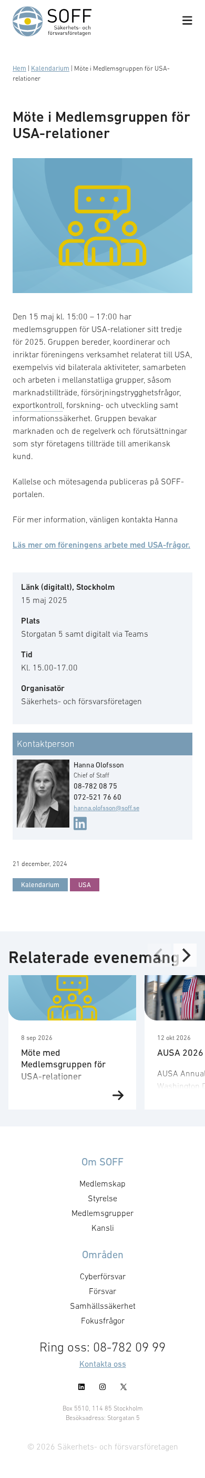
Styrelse (102, 1198)
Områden (103, 1254)
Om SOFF (102, 1162)
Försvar (102, 1291)
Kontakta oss (102, 1363)
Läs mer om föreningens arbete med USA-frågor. (101, 545)
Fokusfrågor (103, 1320)
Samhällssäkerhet (103, 1305)
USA (84, 885)
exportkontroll (38, 405)
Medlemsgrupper (102, 1213)
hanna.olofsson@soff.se (106, 808)
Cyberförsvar (103, 1276)
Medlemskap (102, 1183)
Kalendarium (50, 68)
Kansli (102, 1227)
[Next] (185, 955)
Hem (19, 68)
